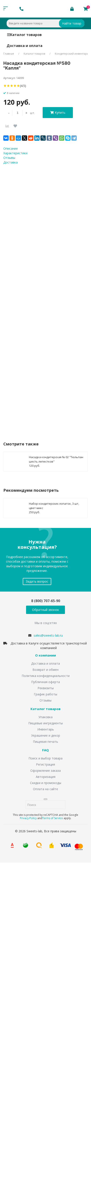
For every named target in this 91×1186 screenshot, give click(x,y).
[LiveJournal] (43, 138)
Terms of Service (52, 818)
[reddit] (30, 138)
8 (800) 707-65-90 (45, 600)
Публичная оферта (45, 682)
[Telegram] (74, 138)
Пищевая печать (45, 741)
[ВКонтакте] (6, 138)
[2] (8, 85)
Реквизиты (46, 688)
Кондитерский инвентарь (72, 54)
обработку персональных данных (65, 381)
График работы (45, 694)
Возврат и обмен (45, 669)
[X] (24, 138)
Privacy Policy (28, 818)
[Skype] (67, 138)
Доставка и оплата (24, 45)
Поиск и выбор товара (45, 758)
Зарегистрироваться (42, 1128)
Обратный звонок (45, 610)
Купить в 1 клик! (29, 399)
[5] (18, 85)
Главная (8, 54)
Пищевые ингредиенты (45, 723)
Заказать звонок (22, 921)
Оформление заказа (45, 770)
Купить (60, 112)
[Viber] (55, 138)
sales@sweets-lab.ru (48, 635)
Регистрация (45, 764)
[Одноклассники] (12, 138)
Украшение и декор (45, 735)
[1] (5, 85)
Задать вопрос (37, 581)
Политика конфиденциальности (46, 676)
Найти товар (71, 23)
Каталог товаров (26, 34)
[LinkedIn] (37, 138)
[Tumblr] (49, 138)
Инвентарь (45, 729)
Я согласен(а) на (51, 381)
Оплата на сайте (45, 789)
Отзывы (45, 700)
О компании (45, 655)
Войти (16, 1120)
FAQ (45, 750)
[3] (11, 85)
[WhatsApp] (61, 138)
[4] (15, 85)
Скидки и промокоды (45, 783)
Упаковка (45, 717)
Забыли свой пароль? (68, 1113)
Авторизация (45, 777)
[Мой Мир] (18, 138)
